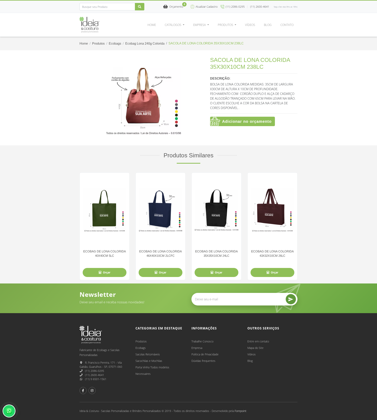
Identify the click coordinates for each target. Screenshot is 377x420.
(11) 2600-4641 (94, 375)
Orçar (106, 272)
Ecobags (115, 43)
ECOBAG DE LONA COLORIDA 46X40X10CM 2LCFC (160, 253)
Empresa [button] (200, 25)
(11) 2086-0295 (94, 371)
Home (151, 25)
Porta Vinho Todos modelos (152, 367)
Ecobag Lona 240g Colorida (145, 43)
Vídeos (250, 25)
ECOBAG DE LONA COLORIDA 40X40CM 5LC (104, 253)
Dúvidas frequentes (203, 361)
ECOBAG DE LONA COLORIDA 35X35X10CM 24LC (216, 253)
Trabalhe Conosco (202, 341)
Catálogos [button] (173, 25)
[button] (173, 6)
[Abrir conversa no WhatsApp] (9, 411)
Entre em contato (258, 341)
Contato (287, 25)
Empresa (196, 348)
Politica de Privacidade (205, 354)
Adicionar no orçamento (247, 121)
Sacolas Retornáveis (147, 354)
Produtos (98, 43)
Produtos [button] (226, 25)
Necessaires (143, 374)
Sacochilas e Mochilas (148, 361)
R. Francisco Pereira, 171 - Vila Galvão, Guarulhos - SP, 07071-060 (101, 365)
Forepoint (240, 411)
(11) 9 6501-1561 (95, 379)
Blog (268, 25)
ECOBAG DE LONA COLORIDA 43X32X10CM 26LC (272, 253)
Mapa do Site (255, 348)
